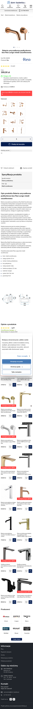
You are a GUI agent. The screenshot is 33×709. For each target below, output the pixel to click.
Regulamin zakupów (6, 652)
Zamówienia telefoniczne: (16, 10)
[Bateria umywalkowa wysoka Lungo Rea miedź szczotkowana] (4, 121)
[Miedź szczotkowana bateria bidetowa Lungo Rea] (4, 130)
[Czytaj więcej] (16, 639)
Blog (2, 649)
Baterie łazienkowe (10, 15)
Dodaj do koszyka (18, 144)
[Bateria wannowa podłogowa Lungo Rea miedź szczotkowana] (21, 130)
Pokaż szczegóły (22, 356)
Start (2, 15)
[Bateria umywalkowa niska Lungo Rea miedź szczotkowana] (21, 113)
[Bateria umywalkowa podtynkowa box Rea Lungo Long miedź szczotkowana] (13, 113)
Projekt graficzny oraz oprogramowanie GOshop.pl (14, 706)
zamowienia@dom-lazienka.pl (11, 692)
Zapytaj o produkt (27, 168)
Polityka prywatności (6, 661)
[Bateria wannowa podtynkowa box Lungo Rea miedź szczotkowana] (4, 104)
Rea (8, 60)
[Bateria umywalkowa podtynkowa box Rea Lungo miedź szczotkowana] (16, 32)
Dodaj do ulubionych (9, 168)
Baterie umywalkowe (22, 15)
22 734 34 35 (7, 695)
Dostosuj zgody (15, 366)
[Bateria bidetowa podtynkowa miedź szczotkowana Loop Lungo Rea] (13, 130)
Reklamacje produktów (7, 658)
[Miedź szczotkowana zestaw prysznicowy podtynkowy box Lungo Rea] (13, 104)
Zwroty (3, 655)
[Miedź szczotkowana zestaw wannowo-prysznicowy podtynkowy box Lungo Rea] (4, 113)
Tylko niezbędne (16, 372)
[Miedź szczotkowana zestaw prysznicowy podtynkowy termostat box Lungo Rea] (21, 104)
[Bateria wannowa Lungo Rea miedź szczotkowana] (13, 121)
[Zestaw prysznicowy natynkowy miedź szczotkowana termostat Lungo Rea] (21, 121)
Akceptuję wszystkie (16, 361)
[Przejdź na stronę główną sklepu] (16, 2)
